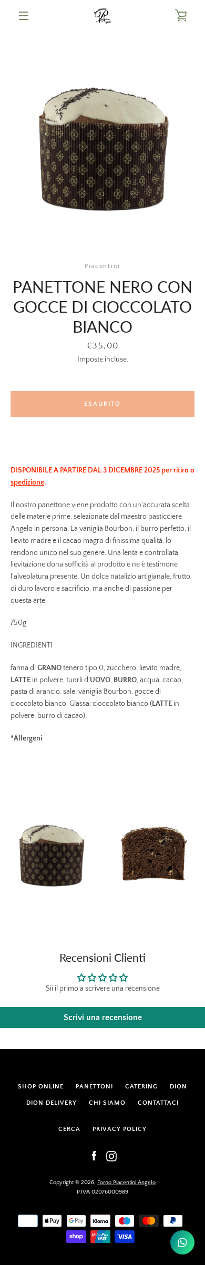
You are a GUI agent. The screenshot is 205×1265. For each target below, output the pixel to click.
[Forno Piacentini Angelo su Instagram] (111, 1155)
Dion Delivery (51, 1102)
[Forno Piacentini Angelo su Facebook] (94, 1155)
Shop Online (41, 1086)
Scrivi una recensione (103, 1017)
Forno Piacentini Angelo (126, 1182)
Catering (141, 1086)
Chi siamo (107, 1102)
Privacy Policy (120, 1129)
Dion (178, 1086)
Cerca (69, 1129)
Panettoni (94, 1086)
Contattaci (158, 1102)
